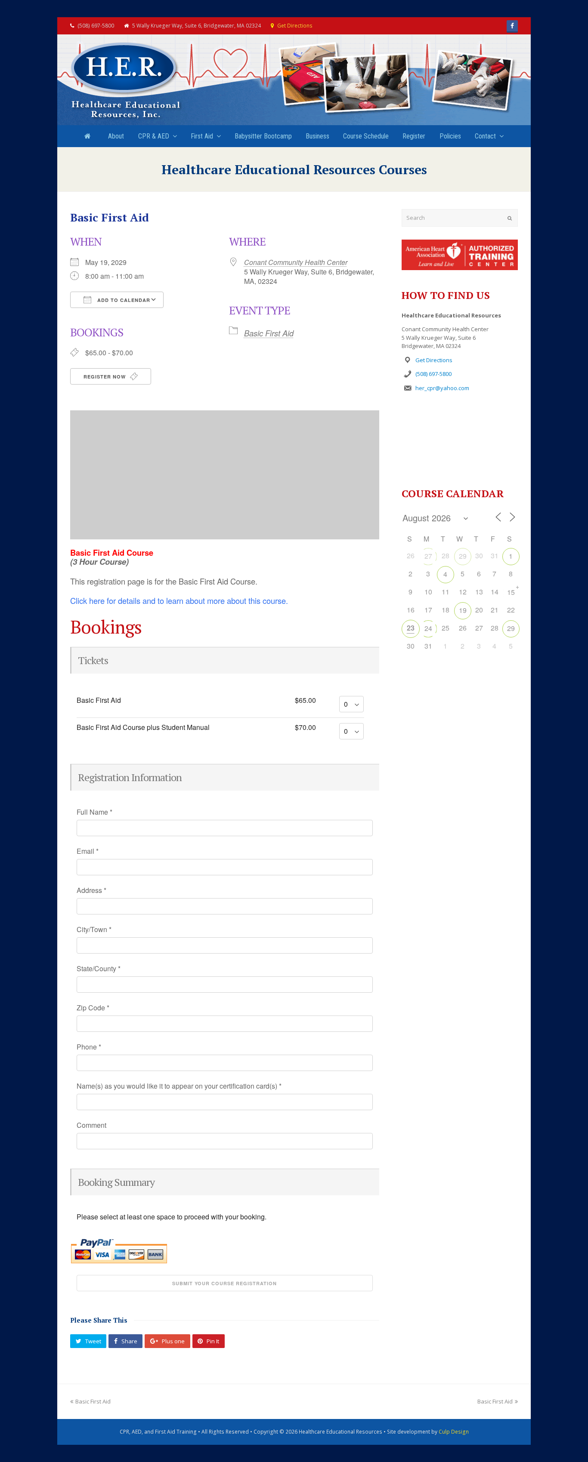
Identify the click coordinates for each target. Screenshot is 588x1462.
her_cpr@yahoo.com (442, 388)
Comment (91, 1125)
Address (91, 890)
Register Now (105, 376)
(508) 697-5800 (433, 374)
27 (428, 556)
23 (411, 628)
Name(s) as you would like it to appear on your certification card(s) (179, 1086)
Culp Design (454, 1431)
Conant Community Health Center (295, 262)
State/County (99, 968)
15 (511, 592)
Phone (89, 1047)
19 (463, 610)
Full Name (94, 812)
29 (463, 556)
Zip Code (93, 1007)
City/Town (94, 929)
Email (88, 851)
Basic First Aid (269, 333)
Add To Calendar (123, 300)
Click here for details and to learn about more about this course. (179, 600)
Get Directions (295, 25)
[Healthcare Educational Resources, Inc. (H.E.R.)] (126, 81)
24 (428, 628)
